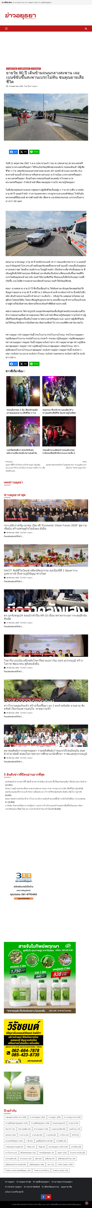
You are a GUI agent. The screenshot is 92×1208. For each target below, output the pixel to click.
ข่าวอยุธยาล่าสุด (31, 2)
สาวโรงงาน (11, 1153)
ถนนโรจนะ (74, 1129)
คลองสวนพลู (59, 1123)
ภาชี (29, 1141)
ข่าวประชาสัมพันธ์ (11, 519)
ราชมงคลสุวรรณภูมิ (49, 654)
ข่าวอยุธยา (55, 1117)
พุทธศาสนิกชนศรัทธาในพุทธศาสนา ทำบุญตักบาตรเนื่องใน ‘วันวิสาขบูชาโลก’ (66, 465)
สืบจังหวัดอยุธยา (28, 1153)
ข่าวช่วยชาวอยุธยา (11, 744)
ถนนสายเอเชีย (58, 1129)
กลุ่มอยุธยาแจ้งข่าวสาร (15, 1117)
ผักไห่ (75, 1135)
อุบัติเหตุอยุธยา (36, 1164)
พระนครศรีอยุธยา (14, 1141)
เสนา (50, 1164)
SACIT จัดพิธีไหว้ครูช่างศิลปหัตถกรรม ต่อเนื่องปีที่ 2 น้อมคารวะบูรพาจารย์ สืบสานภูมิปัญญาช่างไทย (41, 572)
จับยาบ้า (10, 1129)
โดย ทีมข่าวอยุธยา (31, 86)
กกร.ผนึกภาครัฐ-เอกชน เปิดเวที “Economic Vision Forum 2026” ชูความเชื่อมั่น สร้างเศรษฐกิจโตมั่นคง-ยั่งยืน (45, 527)
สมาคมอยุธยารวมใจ (58, 1147)
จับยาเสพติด (24, 1129)
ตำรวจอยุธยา (41, 1129)
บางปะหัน (37, 1135)
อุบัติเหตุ (49, 1159)
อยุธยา (62, 1153)
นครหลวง (10, 1135)
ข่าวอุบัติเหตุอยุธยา (45, 2)
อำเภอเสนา (26, 1159)
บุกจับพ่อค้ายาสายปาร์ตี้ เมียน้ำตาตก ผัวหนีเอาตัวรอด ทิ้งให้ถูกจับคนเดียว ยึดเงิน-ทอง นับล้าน (46, 782)
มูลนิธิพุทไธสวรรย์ (44, 1141)
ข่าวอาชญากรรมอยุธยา (24, 609)
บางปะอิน (51, 1135)
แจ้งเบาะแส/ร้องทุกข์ (14, 1192)
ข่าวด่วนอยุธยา (37, 1117)
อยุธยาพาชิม (66, 1187)
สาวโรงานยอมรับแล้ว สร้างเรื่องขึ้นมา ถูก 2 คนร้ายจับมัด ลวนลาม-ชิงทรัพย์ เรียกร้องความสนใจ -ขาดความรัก (44, 707)
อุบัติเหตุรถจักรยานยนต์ (15, 1164)
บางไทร (64, 1135)
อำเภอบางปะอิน (77, 1153)
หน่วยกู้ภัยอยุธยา (46, 1153)
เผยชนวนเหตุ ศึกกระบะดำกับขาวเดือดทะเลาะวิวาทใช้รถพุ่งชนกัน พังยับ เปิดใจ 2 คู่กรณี (43, 792)
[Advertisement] (46, 48)
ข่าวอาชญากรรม (18, 2)
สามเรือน (76, 1147)
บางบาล (23, 1135)
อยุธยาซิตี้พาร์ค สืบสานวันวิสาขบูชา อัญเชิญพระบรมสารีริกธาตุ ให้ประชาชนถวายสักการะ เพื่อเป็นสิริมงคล (25, 466)
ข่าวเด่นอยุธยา (36, 68)
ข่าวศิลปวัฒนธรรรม (24, 564)
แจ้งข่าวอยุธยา (65, 1164)
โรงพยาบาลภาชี (41, 1170)
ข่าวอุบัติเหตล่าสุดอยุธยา (16, 1123)
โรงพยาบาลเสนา (60, 1170)
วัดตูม (41, 1147)
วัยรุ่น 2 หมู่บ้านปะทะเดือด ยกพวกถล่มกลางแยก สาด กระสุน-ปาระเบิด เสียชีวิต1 (40, 788)
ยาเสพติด (61, 1141)
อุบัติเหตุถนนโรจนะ (66, 1159)
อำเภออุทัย (10, 1159)
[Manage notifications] (87, 1203)
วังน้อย (31, 1147)
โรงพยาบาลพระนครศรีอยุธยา (17, 1170)
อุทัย (38, 1159)
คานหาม (73, 1123)
